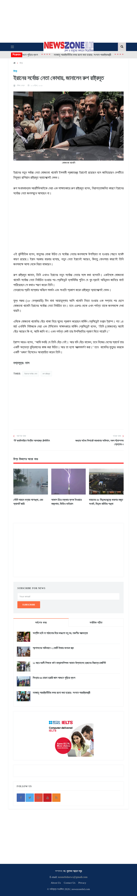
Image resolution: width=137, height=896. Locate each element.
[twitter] (30, 797)
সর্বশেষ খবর (41, 622)
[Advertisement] (68, 219)
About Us (56, 882)
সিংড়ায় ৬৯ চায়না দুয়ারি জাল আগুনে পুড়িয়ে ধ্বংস (54, 677)
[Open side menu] (12, 47)
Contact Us (69, 882)
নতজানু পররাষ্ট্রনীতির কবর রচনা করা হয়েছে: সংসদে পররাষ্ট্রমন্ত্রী (70, 54)
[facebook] (21, 797)
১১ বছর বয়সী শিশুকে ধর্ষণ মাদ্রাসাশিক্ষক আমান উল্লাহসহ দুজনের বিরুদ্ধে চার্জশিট (69, 662)
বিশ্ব (21, 63)
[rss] (56, 797)
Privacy (82, 882)
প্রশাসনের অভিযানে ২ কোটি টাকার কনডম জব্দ (53, 648)
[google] (38, 797)
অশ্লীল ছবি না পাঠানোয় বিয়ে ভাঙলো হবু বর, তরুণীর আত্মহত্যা (60, 633)
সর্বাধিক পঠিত (96, 622)
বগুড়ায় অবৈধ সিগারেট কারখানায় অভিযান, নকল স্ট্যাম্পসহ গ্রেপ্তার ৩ (99, 442)
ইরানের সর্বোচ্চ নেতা (30, 373)
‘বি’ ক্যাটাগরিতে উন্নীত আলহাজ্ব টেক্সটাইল (31, 440)
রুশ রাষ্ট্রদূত (46, 373)
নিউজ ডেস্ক (20, 85)
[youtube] (47, 797)
